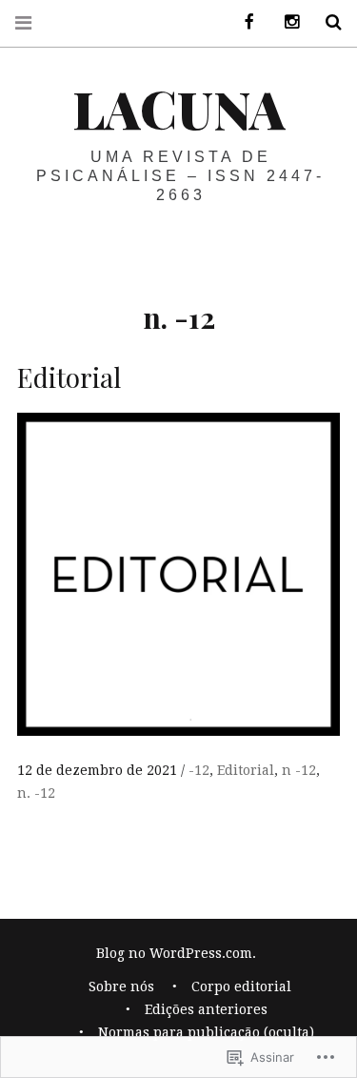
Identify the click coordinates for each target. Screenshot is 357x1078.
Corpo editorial (241, 986)
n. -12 (36, 793)
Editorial (245, 770)
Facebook (243, 22)
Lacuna (179, 108)
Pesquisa (326, 22)
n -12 (299, 770)
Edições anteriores (206, 1009)
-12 (198, 770)
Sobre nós (121, 986)
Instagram (285, 22)
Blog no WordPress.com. (176, 953)
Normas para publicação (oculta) (206, 1032)
